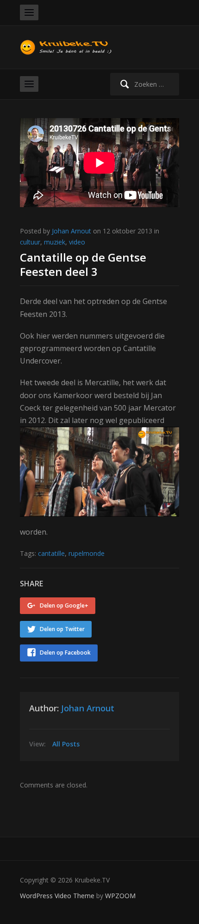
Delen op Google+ (64, 605)
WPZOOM (120, 895)
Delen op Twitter (62, 629)
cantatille (51, 553)
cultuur (30, 242)
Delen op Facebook (65, 652)
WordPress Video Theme (57, 895)
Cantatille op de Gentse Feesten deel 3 (83, 264)
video (77, 242)
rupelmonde (86, 553)
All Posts (66, 743)
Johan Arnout (71, 231)
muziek (54, 242)
